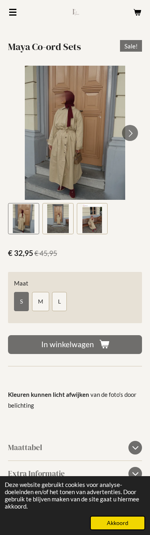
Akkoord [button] (117, 523)
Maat (21, 283)
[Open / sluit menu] (13, 12)
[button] (23, 218)
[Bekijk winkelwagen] (137, 12)
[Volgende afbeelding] (130, 133)
